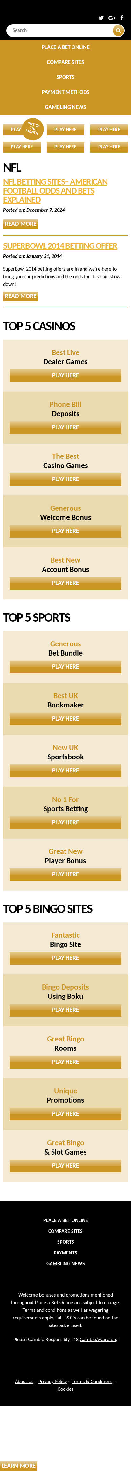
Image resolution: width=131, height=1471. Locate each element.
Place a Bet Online (66, 48)
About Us (24, 1381)
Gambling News (65, 107)
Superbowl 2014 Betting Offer (60, 246)
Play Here (65, 376)
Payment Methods (65, 92)
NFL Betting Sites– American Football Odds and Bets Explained (55, 191)
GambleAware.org (99, 1339)
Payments (65, 1253)
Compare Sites (65, 63)
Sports (66, 78)
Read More (20, 224)
